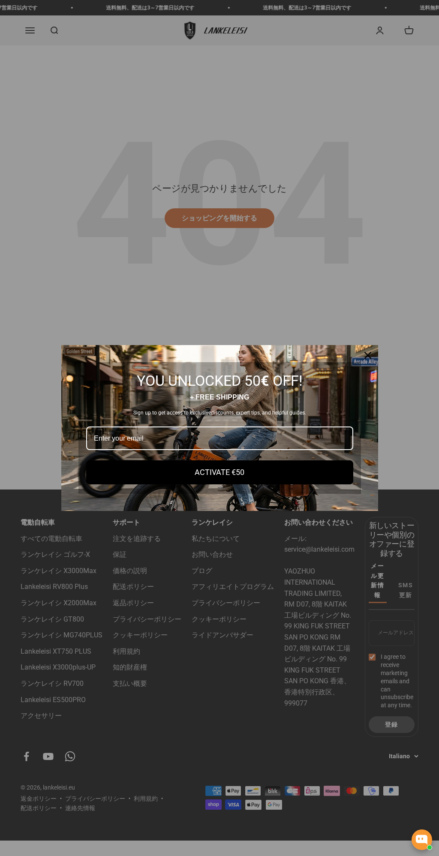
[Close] (368, 355)
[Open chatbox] (422, 839)
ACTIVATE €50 (219, 472)
